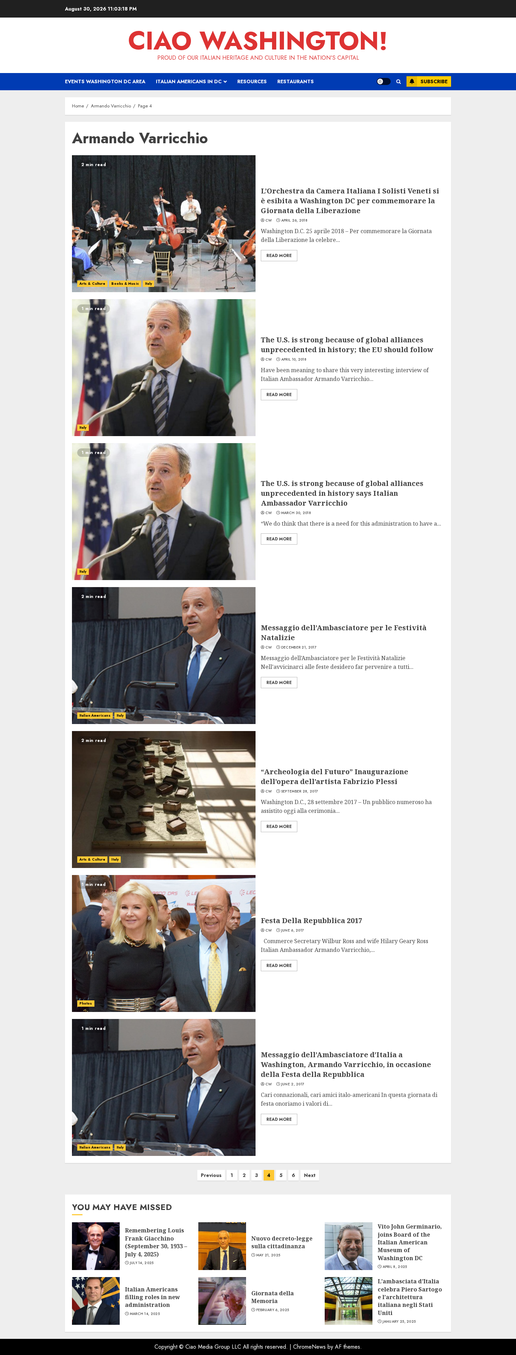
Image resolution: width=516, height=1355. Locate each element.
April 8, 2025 (395, 1266)
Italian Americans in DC (188, 81)
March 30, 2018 (296, 513)
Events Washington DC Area (105, 81)
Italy (148, 283)
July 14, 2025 (142, 1263)
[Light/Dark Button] (384, 81)
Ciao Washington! (258, 40)
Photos (85, 1003)
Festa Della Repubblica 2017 (311, 920)
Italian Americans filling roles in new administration (152, 1297)
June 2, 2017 (293, 1084)
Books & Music (125, 283)
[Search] (398, 81)
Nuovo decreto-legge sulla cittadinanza (281, 1242)
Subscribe (434, 81)
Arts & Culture (92, 283)
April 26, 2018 (294, 220)
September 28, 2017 (299, 791)
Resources (252, 81)
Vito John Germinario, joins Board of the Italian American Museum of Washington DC (410, 1242)
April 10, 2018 (293, 359)
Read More (279, 255)
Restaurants (295, 81)
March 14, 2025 (145, 1313)
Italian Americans (95, 715)
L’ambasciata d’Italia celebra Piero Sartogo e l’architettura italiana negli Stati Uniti (410, 1297)
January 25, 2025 (399, 1321)
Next (310, 1175)
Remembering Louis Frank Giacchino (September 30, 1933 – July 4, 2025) (156, 1242)
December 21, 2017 (299, 647)
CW (268, 220)
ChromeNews (309, 1347)
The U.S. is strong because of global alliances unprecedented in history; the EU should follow (347, 344)
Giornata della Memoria (272, 1297)
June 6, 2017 (292, 930)
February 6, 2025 (272, 1310)
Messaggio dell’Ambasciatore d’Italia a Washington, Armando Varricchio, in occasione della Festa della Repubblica (346, 1064)
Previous (211, 1175)
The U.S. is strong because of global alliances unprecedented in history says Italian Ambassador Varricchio (342, 493)
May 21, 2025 (268, 1255)
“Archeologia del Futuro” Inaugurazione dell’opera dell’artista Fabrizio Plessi (334, 776)
